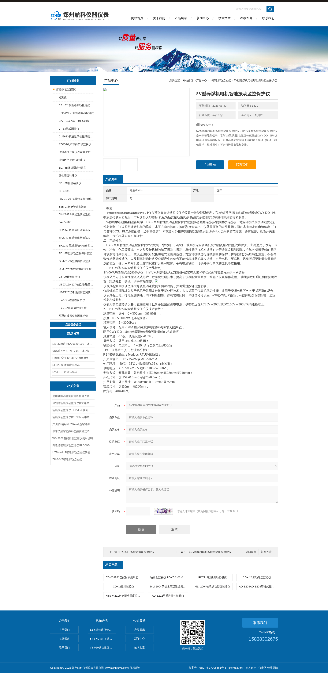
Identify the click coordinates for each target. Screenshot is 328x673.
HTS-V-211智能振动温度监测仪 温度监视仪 (125, 595)
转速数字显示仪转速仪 (72, 159)
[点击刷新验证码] (163, 511)
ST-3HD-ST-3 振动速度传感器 (103, 638)
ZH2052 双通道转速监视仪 (74, 229)
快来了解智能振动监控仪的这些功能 (73, 431)
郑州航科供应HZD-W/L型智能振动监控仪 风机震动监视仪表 (73, 424)
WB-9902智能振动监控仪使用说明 (72, 438)
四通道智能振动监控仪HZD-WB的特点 (73, 445)
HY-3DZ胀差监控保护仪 (73, 307)
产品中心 (201, 80)
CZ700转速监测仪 (69, 276)
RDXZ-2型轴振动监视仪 (212, 577)
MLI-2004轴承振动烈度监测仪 (212, 586)
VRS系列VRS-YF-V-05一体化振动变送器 (73, 350)
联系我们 (268, 18)
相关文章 (73, 386)
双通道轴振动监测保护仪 (73, 315)
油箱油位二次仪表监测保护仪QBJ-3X (76, 152)
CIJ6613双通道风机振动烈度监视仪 (76, 136)
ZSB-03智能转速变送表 (72, 206)
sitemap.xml (236, 667)
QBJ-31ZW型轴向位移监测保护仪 (76, 261)
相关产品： (113, 564)
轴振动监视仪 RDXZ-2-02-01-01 (169, 577)
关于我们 (159, 18)
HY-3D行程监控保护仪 (72, 300)
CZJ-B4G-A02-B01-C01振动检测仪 (76, 120)
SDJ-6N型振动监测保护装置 (75, 253)
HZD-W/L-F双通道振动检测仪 (76, 113)
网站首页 (137, 18)
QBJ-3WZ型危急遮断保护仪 (75, 268)
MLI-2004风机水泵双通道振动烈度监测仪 (169, 586)
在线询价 (210, 164)
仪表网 (262, 667)
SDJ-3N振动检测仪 (70, 183)
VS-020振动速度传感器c (103, 647)
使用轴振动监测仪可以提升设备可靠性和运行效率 (73, 396)
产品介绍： (113, 179)
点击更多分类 (73, 324)
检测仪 (63, 97)
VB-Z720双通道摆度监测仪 (75, 292)
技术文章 (224, 18)
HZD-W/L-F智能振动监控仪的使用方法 (73, 452)
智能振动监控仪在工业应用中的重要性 (73, 417)
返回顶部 (251, 551)
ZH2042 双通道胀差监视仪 (74, 237)
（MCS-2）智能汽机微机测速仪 (76, 198)
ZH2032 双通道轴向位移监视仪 (76, 245)
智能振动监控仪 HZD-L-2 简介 (70, 410)
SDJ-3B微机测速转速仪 (72, 167)
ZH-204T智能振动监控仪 (67, 459)
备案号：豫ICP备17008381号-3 (207, 667)
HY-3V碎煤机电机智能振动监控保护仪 (209, 551)
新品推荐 (73, 333)
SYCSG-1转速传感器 (64, 371)
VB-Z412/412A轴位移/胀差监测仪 (76, 284)
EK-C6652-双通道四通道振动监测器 (76, 214)
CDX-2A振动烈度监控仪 (257, 577)
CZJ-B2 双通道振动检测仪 (74, 105)
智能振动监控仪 (66, 89)
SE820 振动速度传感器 (66, 364)
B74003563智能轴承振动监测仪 (125, 577)
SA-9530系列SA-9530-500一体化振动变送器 (73, 343)
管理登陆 (272, 667)
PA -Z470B (65, 222)
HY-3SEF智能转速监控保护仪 (136, 551)
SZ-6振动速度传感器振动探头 (103, 629)
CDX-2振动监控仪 (123, 586)
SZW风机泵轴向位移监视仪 (75, 144)
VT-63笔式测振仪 (69, 128)
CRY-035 (64, 191)
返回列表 (266, 551)
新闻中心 (203, 18)
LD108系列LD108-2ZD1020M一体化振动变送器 (73, 357)
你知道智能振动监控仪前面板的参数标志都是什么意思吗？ (73, 403)
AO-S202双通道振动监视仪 (168, 595)
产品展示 (181, 18)
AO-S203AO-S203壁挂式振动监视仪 (258, 586)
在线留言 (246, 18)
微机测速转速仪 (68, 175)
